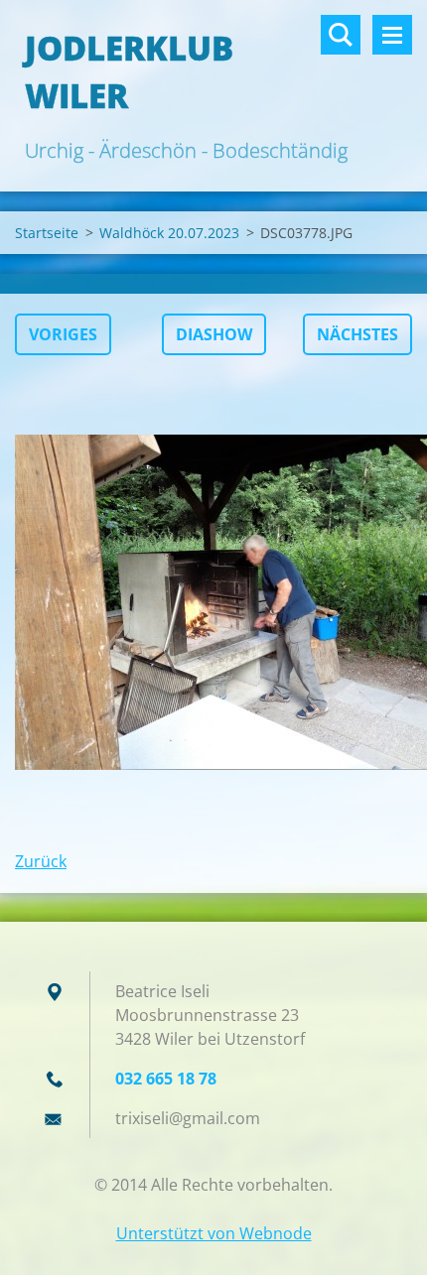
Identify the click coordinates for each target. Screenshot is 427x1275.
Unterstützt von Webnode (214, 1233)
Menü (392, 35)
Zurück (41, 861)
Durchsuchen (340, 35)
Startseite (46, 232)
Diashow (214, 334)
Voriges (63, 334)
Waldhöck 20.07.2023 (169, 232)
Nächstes (357, 334)
